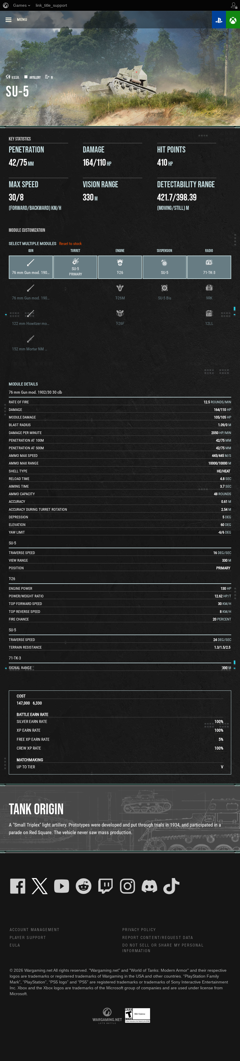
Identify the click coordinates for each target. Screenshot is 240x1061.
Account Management (35, 930)
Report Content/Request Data (157, 938)
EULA (15, 945)
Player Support (28, 938)
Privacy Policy (139, 930)
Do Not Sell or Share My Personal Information (163, 948)
